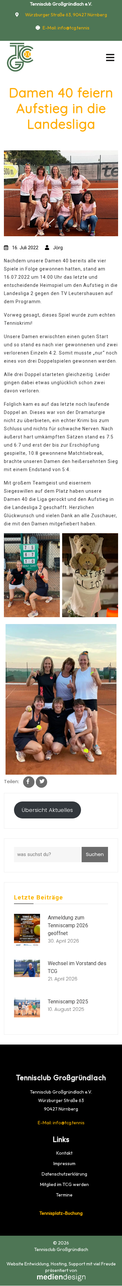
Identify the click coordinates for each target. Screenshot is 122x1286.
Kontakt (64, 1153)
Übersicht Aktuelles (47, 810)
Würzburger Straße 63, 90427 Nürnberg (65, 15)
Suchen (95, 854)
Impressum (64, 1163)
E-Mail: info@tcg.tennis (66, 28)
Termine (64, 1195)
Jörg (57, 248)
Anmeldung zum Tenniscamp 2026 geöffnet (68, 925)
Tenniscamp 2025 (68, 1001)
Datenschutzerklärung (64, 1174)
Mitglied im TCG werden (64, 1184)
